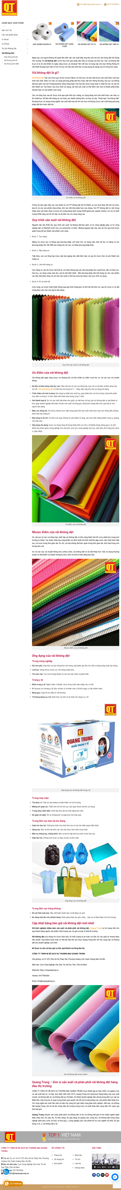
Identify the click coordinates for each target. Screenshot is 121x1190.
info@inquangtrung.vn (19, 1173)
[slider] (104, 1167)
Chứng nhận (79, 1168)
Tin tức (77, 1159)
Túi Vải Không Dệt (9, 48)
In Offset (5, 44)
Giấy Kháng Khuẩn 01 (42, 44)
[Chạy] (95, 1167)
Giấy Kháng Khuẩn (11, 57)
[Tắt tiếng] (113, 1167)
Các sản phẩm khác (10, 35)
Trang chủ (58, 1155)
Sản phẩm (58, 1163)
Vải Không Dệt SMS (11, 64)
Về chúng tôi (59, 1159)
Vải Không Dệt (8, 53)
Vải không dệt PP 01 (87, 44)
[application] (106, 1161)
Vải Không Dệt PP (10, 60)
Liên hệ (78, 1163)
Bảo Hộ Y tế (6, 30)
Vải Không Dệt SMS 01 (109, 44)
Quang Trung (96, 928)
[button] (106, 1161)
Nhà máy (78, 1155)
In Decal (5, 39)
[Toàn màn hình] (117, 1167)
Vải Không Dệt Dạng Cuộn (64, 45)
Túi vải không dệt (45, 389)
